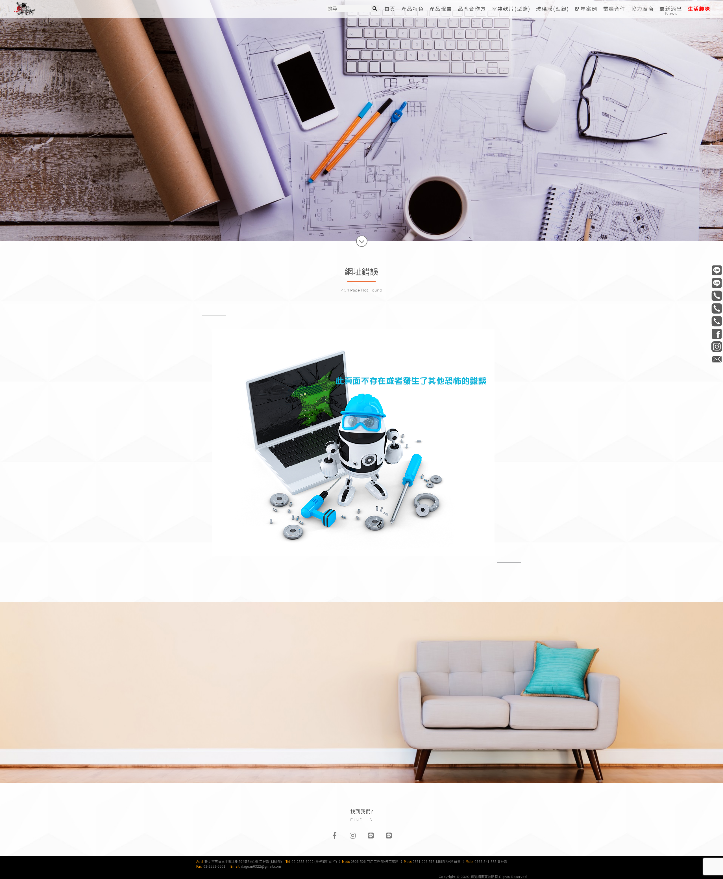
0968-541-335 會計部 (491, 861)
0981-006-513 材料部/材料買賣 (437, 861)
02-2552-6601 (214, 866)
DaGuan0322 (716, 333)
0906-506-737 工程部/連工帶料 (375, 861)
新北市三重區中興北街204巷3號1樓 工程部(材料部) (243, 861)
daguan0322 (716, 346)
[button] (511, 8)
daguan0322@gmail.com (261, 866)
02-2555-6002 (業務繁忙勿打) (314, 861)
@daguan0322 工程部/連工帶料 (716, 270)
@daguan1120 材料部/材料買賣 (716, 283)
